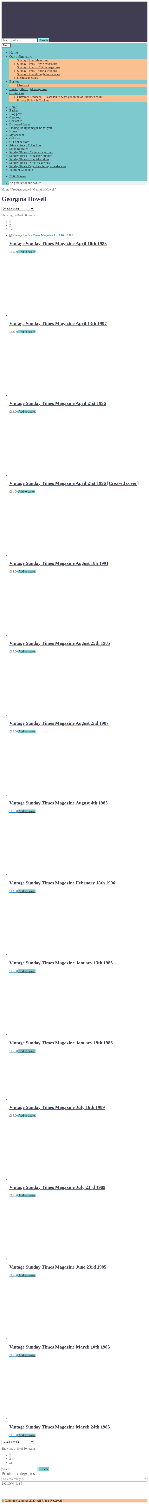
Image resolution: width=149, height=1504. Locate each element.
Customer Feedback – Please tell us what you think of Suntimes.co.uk (59, 97)
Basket (14, 81)
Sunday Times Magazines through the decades (37, 166)
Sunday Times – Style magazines (37, 63)
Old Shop (15, 138)
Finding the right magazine (28, 89)
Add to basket (27, 251)
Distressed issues (27, 77)
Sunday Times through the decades (38, 74)
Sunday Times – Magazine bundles (30, 155)
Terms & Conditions (21, 169)
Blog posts (15, 114)
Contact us (16, 93)
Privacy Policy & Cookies (33, 100)
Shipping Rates (18, 148)
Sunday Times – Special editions (37, 70)
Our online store (20, 56)
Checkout (23, 85)
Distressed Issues (19, 124)
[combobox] (74, 1479)
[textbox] (74, 1479)
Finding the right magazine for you (30, 128)
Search (44, 40)
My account (16, 134)
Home (13, 52)
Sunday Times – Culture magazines (38, 67)
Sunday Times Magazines (33, 60)
